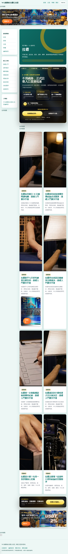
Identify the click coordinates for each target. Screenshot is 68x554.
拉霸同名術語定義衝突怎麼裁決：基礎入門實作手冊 (54, 280)
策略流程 (6, 75)
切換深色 (63, 2)
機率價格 (6, 71)
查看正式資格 (55, 502)
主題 (48, 2)
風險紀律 (6, 78)
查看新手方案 (53, 113)
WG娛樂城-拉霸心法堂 (10, 3)
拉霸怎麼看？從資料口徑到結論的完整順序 (54, 479)
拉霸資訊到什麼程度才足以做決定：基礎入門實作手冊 (54, 395)
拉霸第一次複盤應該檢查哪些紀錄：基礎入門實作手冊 (30, 395)
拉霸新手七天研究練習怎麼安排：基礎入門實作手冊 (30, 280)
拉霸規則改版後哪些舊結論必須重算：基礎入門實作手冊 (54, 196)
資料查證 (6, 68)
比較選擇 (6, 85)
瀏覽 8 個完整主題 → (28, 60)
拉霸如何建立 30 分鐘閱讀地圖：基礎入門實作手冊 (30, 196)
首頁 (4, 37)
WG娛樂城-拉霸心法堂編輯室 (9, 103)
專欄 (53, 2)
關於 (57, 2)
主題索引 (4, 548)
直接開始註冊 (32, 113)
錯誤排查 (6, 82)
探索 (44, 2)
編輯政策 (6, 51)
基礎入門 (6, 64)
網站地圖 (24, 548)
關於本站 (18, 548)
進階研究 (6, 89)
